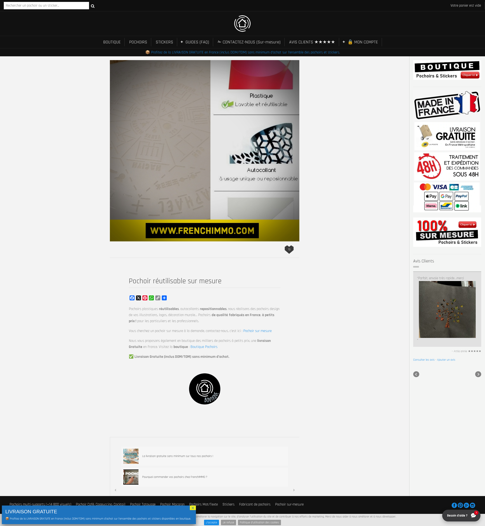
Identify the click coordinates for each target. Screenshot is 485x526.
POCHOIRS (138, 42)
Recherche (93, 6)
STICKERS (164, 42)
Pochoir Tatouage (143, 504)
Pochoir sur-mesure (289, 504)
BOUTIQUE (112, 42)
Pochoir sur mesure (257, 330)
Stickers (228, 504)
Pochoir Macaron (172, 504)
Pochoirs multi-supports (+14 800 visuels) (40, 504)
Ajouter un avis (446, 313)
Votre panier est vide (466, 5)
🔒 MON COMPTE (362, 42)
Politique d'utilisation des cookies (259, 522)
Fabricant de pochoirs (255, 504)
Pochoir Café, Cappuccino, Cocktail (100, 504)
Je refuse (228, 522)
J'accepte (211, 522)
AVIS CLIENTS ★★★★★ (312, 42)
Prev (416, 328)
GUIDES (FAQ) (197, 42)
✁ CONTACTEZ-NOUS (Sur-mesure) (249, 42)
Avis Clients (423, 261)
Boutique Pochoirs (203, 346)
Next (478, 328)
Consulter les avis (424, 313)
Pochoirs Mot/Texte (203, 504)
